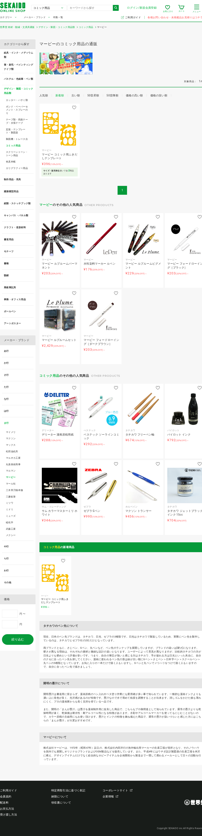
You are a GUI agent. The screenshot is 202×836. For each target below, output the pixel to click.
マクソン (11, 438)
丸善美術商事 (13, 464)
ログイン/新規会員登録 (142, 7)
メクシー (11, 535)
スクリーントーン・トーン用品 (17, 154)
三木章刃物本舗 (14, 490)
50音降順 (112, 95)
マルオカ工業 (13, 458)
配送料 (4, 802)
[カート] (181, 8)
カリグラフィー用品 (17, 168)
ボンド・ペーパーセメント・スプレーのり (17, 110)
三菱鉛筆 (11, 496)
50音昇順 (93, 95)
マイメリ (11, 432)
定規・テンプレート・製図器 (15, 131)
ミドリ (9, 509)
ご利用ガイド (133, 17)
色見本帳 (11, 161)
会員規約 (5, 796)
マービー (46, 205)
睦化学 (9, 522)
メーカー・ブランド (35, 17)
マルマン (11, 470)
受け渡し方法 (8, 814)
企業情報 (108, 796)
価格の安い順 (158, 95)
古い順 (75, 95)
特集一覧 (58, 17)
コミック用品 (49, 375)
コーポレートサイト (115, 790)
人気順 (43, 95)
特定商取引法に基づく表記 (68, 790)
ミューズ (11, 516)
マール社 (11, 483)
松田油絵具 (12, 451)
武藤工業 (11, 529)
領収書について (61, 802)
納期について (59, 796)
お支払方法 (7, 808)
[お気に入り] (167, 8)
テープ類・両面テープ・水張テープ (17, 121)
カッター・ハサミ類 (17, 100)
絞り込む (17, 639)
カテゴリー (6, 17)
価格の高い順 (134, 95)
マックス (11, 445)
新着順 (59, 95)
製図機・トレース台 (17, 139)
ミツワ (9, 503)
